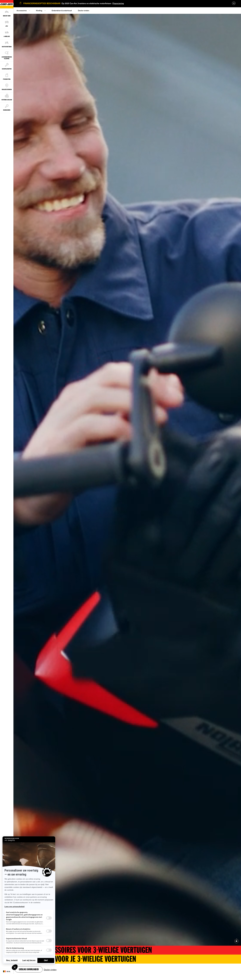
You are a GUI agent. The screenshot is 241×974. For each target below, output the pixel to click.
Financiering (118, 3)
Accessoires (22, 10)
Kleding (39, 10)
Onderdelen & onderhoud (62, 10)
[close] (233, 3)
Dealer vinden (83, 10)
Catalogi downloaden (29, 969)
